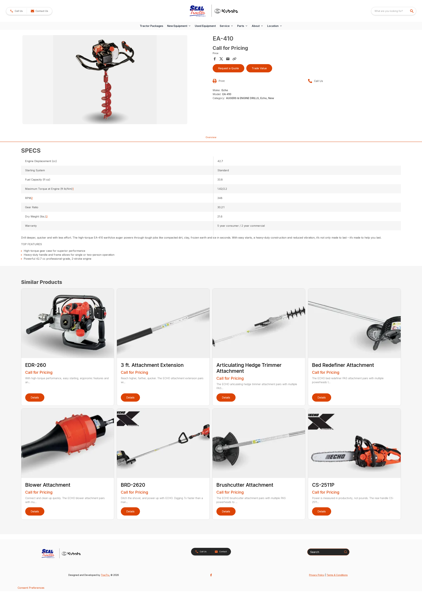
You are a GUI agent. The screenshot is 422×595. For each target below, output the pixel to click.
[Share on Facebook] (215, 59)
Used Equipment (205, 26)
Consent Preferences (31, 587)
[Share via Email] (228, 59)
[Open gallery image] (104, 79)
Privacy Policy (316, 575)
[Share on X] (221, 59)
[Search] (345, 551)
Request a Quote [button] (228, 68)
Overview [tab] (211, 137)
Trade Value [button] (259, 68)
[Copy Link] (234, 59)
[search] (412, 11)
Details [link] (35, 397)
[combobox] (393, 11)
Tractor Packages (151, 26)
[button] (16, 11)
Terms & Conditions (337, 575)
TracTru (105, 575)
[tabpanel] (115, 80)
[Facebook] (211, 575)
